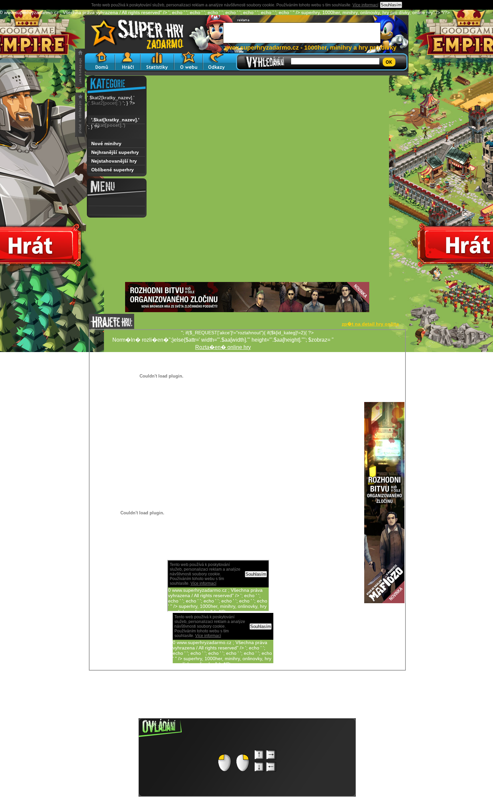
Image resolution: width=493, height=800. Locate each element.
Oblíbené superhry (112, 169)
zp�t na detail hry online (370, 324)
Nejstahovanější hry (114, 161)
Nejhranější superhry (115, 152)
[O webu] (188, 60)
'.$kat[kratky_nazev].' (115, 120)
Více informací (365, 5)
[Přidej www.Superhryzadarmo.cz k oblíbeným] (80, 115)
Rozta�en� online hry (223, 347)
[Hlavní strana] (100, 60)
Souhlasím (391, 4)
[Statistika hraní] (157, 60)
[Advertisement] (247, 235)
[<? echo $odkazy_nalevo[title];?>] (116, 211)
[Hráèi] (128, 60)
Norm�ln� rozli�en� (318, 434)
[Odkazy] (216, 60)
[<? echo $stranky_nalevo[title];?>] (116, 201)
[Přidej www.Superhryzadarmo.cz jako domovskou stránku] (80, 68)
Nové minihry (106, 143)
